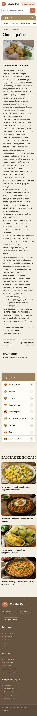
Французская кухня (10, 692)
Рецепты (15, 23)
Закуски (6, 639)
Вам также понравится (18, 457)
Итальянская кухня (9, 688)
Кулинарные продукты (10, 672)
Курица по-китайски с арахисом (27, 344)
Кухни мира (25, 23)
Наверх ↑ (5, 710)
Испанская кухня (9, 695)
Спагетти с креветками (7, 344)
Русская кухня (8, 685)
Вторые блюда (8, 633)
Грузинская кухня (9, 698)
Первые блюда (8, 636)
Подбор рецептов (28, 4)
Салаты (6, 643)
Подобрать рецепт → (11, 619)
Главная (6, 23)
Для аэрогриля (8, 662)
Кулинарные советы (10, 669)
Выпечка (6, 646)
